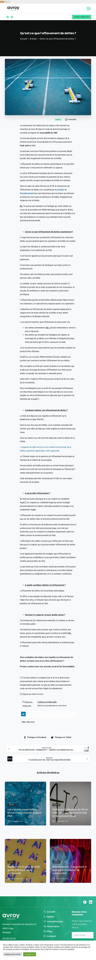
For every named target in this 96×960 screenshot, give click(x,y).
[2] (25, 502)
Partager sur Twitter (63, 737)
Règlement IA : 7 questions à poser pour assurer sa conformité (69, 870)
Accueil (23, 39)
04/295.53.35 (9, 938)
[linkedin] (12, 17)
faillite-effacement (28, 722)
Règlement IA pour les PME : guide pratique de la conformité (24, 870)
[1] (38, 399)
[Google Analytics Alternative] (5, 2)
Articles (33, 39)
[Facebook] (8, 17)
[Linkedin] (23, 714)
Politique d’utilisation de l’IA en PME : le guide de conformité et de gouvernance (70, 813)
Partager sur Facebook (37, 737)
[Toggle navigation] (88, 9)
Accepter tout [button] (29, 954)
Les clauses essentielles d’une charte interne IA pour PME (24, 813)
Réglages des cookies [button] (12, 954)
